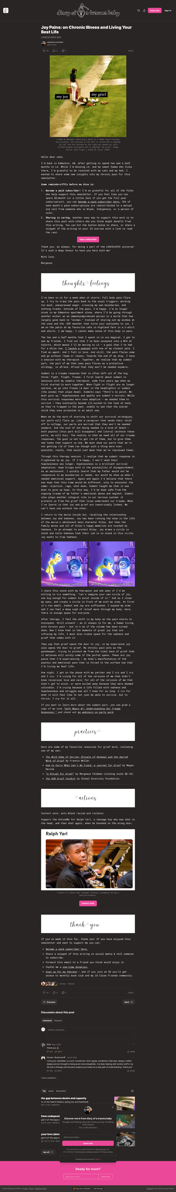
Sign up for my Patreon (61, 971)
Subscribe (155, 10)
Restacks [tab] (58, 1020)
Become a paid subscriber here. (67, 949)
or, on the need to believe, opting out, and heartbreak (64, 1101)
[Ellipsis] (134, 1044)
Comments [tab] (47, 1020)
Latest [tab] (50, 1091)
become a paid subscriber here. (99, 201)
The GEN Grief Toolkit (61, 778)
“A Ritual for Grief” (60, 773)
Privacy (25, 1188)
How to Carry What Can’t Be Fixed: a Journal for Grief (83, 765)
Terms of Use (100, 1149)
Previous (51, 1002)
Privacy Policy (107, 1152)
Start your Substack (83, 1188)
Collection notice (41, 1188)
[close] (113, 1107)
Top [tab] (44, 1091)
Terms (31, 1188)
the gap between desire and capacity (63, 1098)
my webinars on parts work (95, 712)
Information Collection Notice (87, 1152)
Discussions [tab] (61, 1091)
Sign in (168, 10)
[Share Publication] (144, 10)
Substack (150, 1188)
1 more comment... (49, 1078)
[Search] (138, 10)
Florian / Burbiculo (55, 1057)
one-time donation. (75, 967)
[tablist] (52, 1020)
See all (46, 1152)
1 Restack (70, 984)
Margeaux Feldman (55, 42)
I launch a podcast (78, 348)
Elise (49, 1044)
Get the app (98, 1188)
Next (126, 1002)
